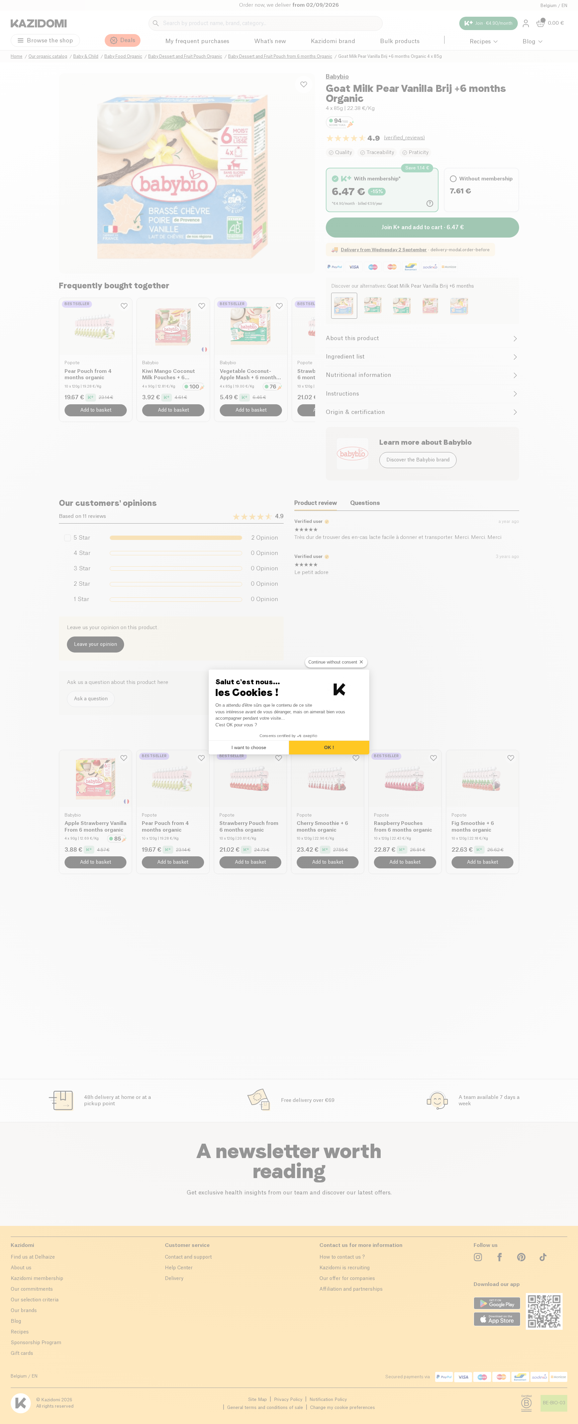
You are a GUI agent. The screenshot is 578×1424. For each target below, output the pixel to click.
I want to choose (248, 747)
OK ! (329, 747)
